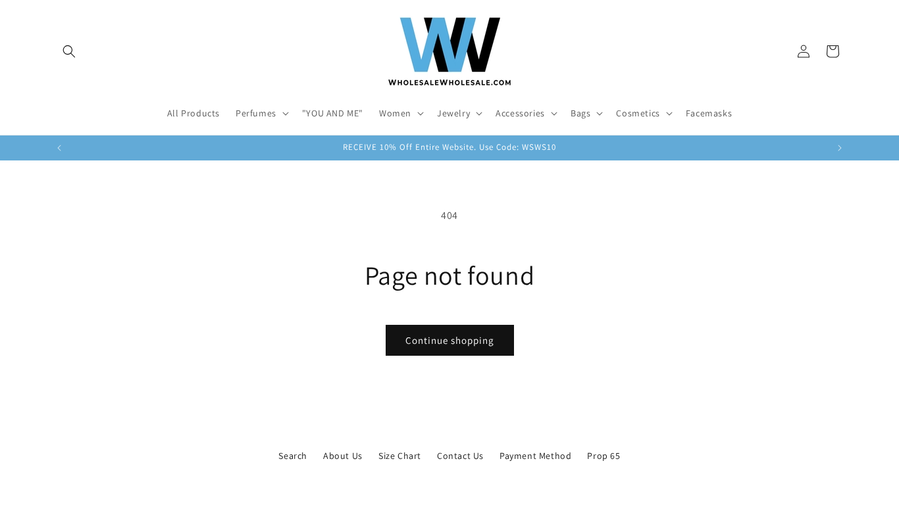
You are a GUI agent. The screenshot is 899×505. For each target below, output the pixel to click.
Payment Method (535, 456)
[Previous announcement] (59, 147)
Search (292, 456)
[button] (69, 51)
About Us (343, 456)
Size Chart (399, 456)
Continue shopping (449, 340)
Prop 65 (603, 456)
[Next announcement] (839, 147)
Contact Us (460, 456)
